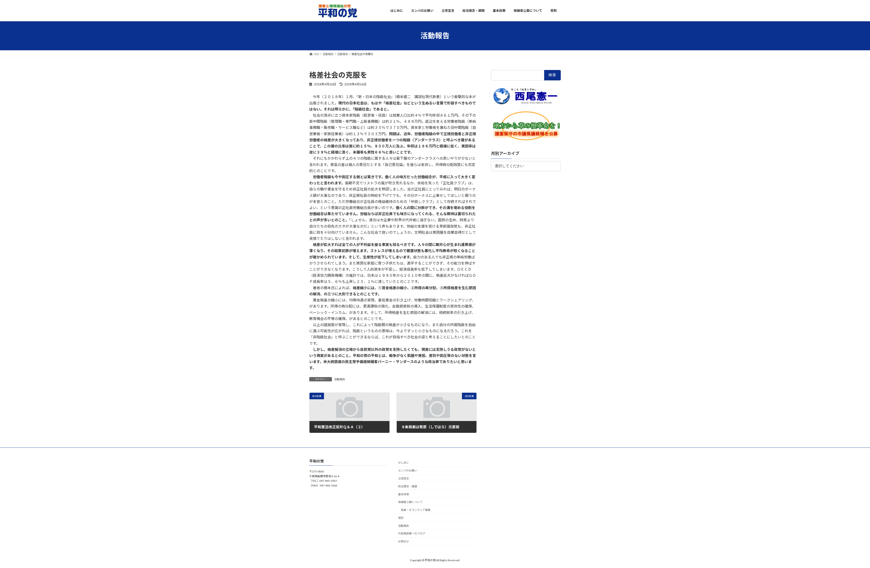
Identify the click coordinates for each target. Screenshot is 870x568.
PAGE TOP (847, 546)
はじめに (403, 462)
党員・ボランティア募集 (415, 510)
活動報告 (339, 379)
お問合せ (403, 541)
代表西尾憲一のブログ (411, 533)
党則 (401, 518)
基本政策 (403, 494)
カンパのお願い (407, 470)
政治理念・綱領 (407, 486)
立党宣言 (403, 478)
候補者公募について (410, 502)
